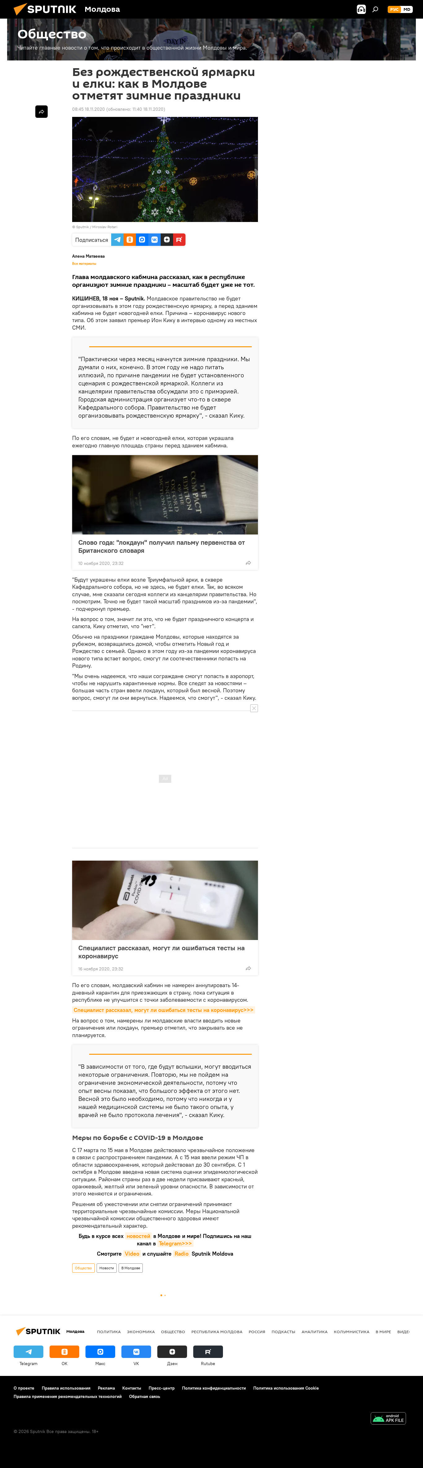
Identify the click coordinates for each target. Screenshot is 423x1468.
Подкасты (283, 1331)
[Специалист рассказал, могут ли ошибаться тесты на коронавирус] (165, 900)
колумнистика (351, 1331)
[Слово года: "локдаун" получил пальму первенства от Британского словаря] (165, 494)
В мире (383, 1331)
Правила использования (66, 1388)
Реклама (106, 1388)
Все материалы (84, 263)
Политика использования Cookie (286, 1388)
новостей (138, 1236)
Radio (182, 1253)
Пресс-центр (162, 1388)
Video (132, 1253)
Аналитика (315, 1331)
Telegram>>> (175, 1243)
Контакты (131, 1388)
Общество (83, 1268)
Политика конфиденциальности (214, 1388)
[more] (248, 563)
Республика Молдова (216, 1331)
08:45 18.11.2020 (88, 109)
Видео (404, 1331)
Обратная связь (144, 1396)
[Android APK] (388, 1419)
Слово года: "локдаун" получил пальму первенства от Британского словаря (161, 546)
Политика (109, 1331)
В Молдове (130, 1268)
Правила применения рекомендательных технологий (68, 1396)
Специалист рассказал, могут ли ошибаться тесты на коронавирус (161, 952)
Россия (257, 1331)
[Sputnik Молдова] (47, 17)
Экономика (141, 1331)
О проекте (24, 1388)
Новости (106, 1268)
